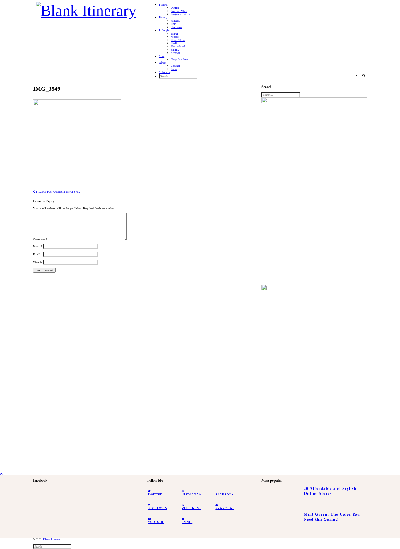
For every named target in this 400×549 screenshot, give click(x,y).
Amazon (175, 52)
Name (37, 246)
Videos (175, 36)
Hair (173, 23)
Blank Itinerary (52, 539)
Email (37, 254)
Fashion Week (179, 11)
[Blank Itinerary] (86, 8)
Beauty (163, 17)
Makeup (175, 20)
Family (175, 49)
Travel (174, 33)
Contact (175, 65)
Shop (162, 56)
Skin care (176, 27)
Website (37, 262)
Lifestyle (164, 30)
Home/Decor (178, 40)
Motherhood (178, 46)
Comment (40, 239)
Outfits (175, 7)
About (162, 62)
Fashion (163, 4)
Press (174, 69)
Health (174, 43)
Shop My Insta (179, 59)
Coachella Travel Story (57, 191)
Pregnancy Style (180, 14)
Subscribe (164, 72)
